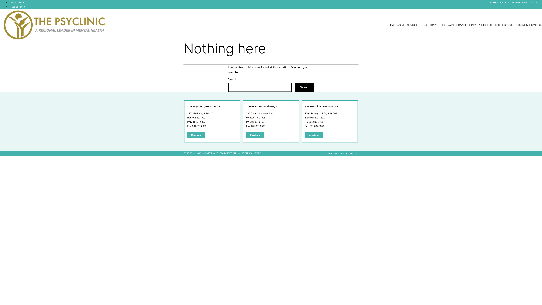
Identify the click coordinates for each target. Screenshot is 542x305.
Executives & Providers (527, 25)
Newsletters (519, 2)
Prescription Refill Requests (495, 25)
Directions (196, 135)
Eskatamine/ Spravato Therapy (459, 25)
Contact (535, 2)
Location (332, 153)
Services (412, 25)
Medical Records (499, 2)
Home (392, 25)
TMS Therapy (430, 25)
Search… (233, 79)
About (400, 25)
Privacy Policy (349, 153)
